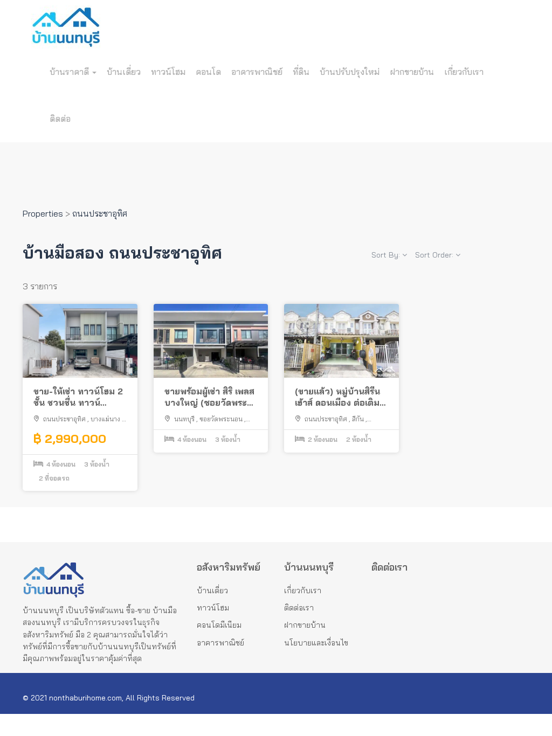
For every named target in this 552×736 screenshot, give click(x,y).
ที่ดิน (301, 71)
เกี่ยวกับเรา (464, 71)
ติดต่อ (60, 118)
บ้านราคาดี (70, 71)
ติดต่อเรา (299, 608)
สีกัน (358, 419)
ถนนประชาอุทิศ (64, 419)
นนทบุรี (184, 419)
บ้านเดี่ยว (124, 71)
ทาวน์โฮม (168, 71)
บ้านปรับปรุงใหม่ (350, 71)
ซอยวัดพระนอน (221, 419)
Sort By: (386, 255)
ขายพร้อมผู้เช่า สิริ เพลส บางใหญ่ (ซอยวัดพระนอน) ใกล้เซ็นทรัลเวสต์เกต (209, 397)
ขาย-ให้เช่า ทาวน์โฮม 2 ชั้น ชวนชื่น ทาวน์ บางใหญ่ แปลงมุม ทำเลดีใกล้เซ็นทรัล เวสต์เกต (78, 397)
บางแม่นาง (105, 419)
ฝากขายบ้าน (412, 71)
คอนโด (208, 71)
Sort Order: (435, 255)
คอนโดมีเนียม (219, 625)
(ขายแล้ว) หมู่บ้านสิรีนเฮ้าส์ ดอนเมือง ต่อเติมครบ (337, 397)
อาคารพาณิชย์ (256, 71)
